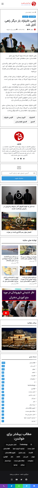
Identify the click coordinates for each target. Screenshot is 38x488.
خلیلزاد (31, 117)
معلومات (32, 379)
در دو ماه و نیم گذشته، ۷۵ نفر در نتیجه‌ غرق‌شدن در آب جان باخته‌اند (10, 259)
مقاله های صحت (30, 411)
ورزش (33, 398)
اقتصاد (33, 376)
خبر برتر (25, 17)
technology (31, 385)
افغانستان (28, 12)
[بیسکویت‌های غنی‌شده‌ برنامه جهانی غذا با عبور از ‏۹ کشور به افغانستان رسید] (28, 270)
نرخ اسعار (32, 405)
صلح (32, 122)
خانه (33, 12)
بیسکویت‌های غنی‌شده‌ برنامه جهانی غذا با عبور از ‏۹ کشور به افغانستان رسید (28, 279)
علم (34, 402)
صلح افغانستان (20, 122)
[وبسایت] (23, 158)
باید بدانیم (32, 395)
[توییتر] (17, 158)
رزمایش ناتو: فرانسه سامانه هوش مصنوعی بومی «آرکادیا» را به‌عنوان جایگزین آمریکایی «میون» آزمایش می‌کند (20, 345)
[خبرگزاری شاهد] (28, 3)
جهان (33, 369)
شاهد (31, 29)
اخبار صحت (32, 392)
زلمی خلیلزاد (8, 117)
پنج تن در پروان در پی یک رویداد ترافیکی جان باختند (28, 258)
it (34, 382)
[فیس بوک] (20, 158)
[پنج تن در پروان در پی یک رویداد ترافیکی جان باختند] (28, 250)
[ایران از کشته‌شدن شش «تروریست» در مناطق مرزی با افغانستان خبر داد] (10, 270)
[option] (19, 339)
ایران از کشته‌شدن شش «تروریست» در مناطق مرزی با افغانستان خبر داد (10, 279)
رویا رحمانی (20, 117)
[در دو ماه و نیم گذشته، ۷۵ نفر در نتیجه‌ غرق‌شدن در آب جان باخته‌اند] (10, 250)
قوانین (33, 389)
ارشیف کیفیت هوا (29, 418)
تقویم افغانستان (30, 408)
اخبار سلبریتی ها (30, 415)
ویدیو (33, 421)
